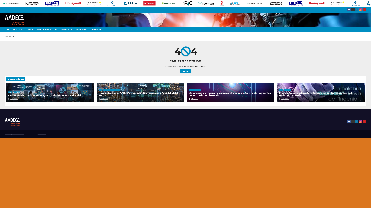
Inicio (6, 36)
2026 (10, 92)
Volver (185, 71)
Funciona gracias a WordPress (14, 134)
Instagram (350, 134)
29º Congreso (82, 29)
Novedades (16, 92)
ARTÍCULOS (17, 29)
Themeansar (42, 134)
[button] (364, 30)
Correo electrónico (360, 134)
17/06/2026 (285, 99)
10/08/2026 (104, 99)
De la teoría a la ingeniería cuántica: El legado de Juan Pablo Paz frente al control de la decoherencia (230, 94)
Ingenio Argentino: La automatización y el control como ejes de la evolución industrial (316, 94)
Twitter (343, 134)
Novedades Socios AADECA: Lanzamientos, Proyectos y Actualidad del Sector (138, 94)
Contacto (97, 29)
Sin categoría (116, 90)
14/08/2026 (14, 99)
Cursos (30, 29)
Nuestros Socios (63, 29)
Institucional (43, 29)
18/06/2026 (194, 99)
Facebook (336, 134)
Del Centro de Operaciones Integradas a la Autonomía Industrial (44, 95)
